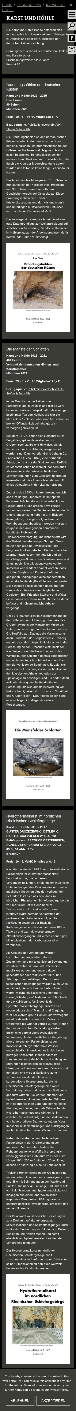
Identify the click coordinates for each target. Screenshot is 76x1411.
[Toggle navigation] (72, 14)
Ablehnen (20, 1401)
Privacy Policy (59, 1389)
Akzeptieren (53, 1401)
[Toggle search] (72, 26)
